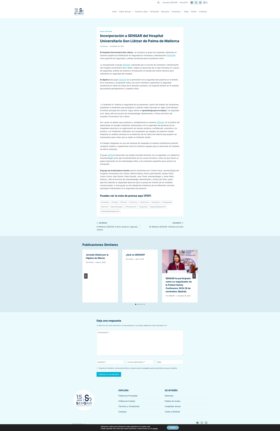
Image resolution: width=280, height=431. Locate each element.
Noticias (108, 31)
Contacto (203, 12)
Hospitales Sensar (173, 406)
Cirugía (115, 202)
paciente (104, 207)
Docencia (133, 202)
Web (159, 362)
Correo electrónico (136, 362)
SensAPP (184, 2)
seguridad (143, 207)
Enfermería (144, 202)
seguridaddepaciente (158, 207)
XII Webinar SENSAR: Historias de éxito (166, 225)
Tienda (193, 12)
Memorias (169, 396)
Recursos (165, 12)
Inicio (114, 12)
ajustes (155, 429)
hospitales (156, 202)
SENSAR (171, 55)
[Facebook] (192, 2)
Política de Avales (172, 401)
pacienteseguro (117, 207)
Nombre (102, 362)
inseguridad (167, 202)
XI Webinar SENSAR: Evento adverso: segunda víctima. (117, 226)
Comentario (103, 332)
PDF (147, 195)
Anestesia (105, 202)
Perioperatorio (131, 207)
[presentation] (180, 261)
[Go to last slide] (86, 276)
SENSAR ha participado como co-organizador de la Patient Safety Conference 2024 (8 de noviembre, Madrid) (179, 285)
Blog (186, 12)
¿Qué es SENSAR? (135, 254)
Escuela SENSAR (170, 2)
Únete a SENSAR (172, 412)
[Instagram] (200, 2)
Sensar (105, 46)
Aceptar (173, 428)
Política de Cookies (126, 401)
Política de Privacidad (127, 396)
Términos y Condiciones (128, 406)
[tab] (135, 304)
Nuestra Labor (141, 12)
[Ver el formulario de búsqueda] (158, 3)
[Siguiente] (194, 276)
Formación (154, 12)
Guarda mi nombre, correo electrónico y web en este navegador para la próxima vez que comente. (138, 368)
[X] (196, 2)
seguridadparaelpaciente (110, 211)
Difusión (123, 202)
